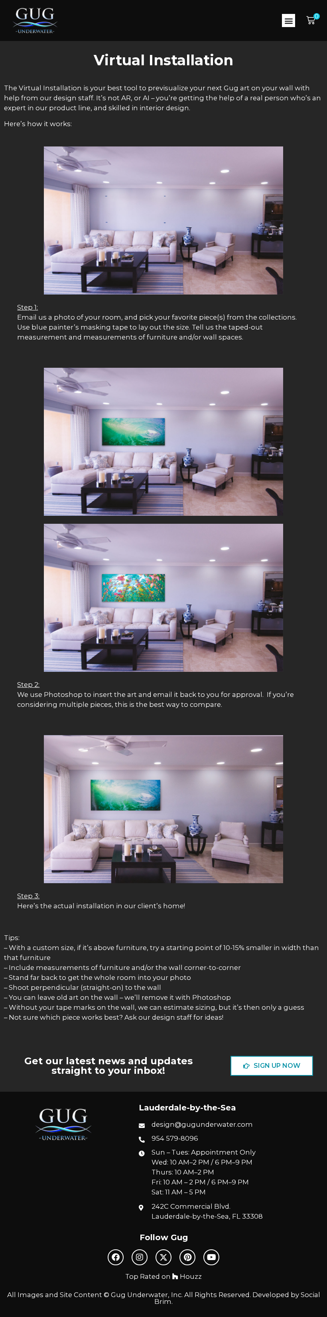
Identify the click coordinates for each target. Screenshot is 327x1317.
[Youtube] (211, 1257)
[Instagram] (140, 1257)
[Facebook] (116, 1257)
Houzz (190, 1276)
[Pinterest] (187, 1257)
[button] (288, 20)
